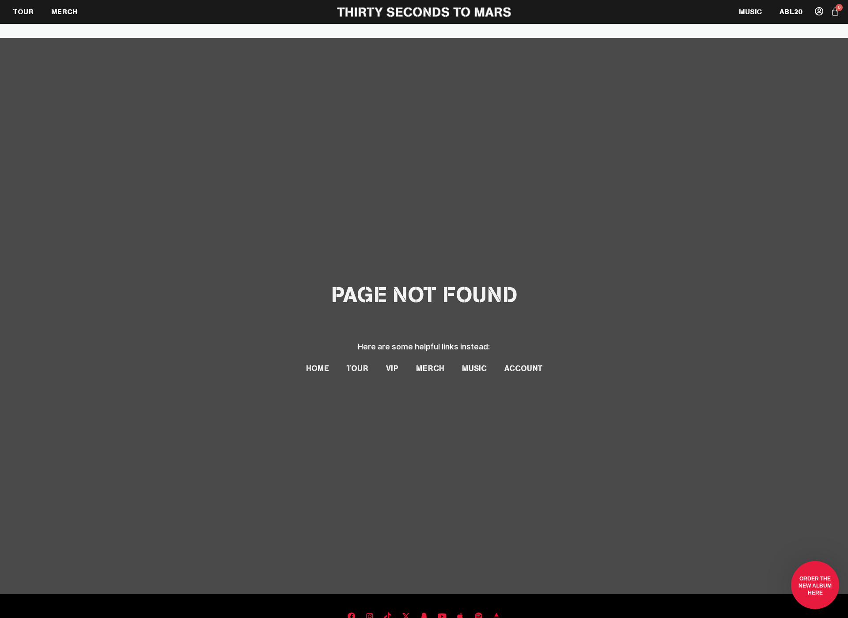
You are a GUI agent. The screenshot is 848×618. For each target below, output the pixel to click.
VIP (392, 368)
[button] (815, 585)
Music (474, 368)
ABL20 (791, 12)
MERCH (64, 12)
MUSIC (750, 12)
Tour (357, 368)
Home (317, 368)
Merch (430, 368)
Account (523, 368)
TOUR (23, 12)
